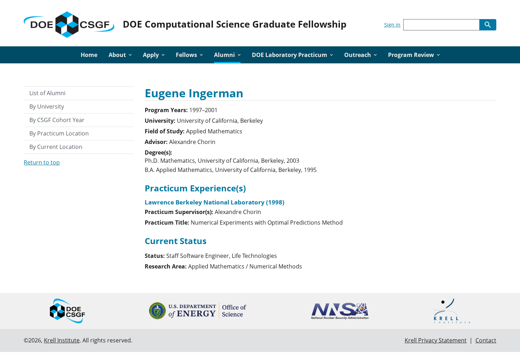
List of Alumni (47, 93)
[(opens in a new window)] (197, 310)
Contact (485, 340)
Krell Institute (62, 340)
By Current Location (55, 147)
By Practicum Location (59, 133)
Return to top (42, 162)
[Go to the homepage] (69, 23)
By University (46, 106)
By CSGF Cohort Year (57, 120)
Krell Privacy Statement (436, 340)
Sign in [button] (392, 24)
